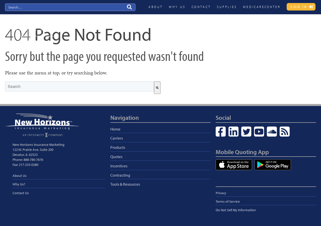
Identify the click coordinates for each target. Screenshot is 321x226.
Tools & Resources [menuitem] (125, 184)
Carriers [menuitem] (182, 27)
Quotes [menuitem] (222, 27)
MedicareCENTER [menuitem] (262, 7)
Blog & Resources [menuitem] (299, 27)
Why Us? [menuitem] (19, 184)
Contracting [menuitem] (269, 27)
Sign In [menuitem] (298, 7)
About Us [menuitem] (20, 175)
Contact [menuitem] (201, 7)
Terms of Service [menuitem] (228, 201)
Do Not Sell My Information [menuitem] (236, 210)
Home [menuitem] (115, 129)
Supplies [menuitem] (227, 7)
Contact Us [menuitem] (21, 193)
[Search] (157, 87)
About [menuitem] (155, 7)
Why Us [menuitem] (177, 7)
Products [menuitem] (202, 27)
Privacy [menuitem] (221, 193)
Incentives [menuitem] (244, 27)
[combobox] (79, 86)
